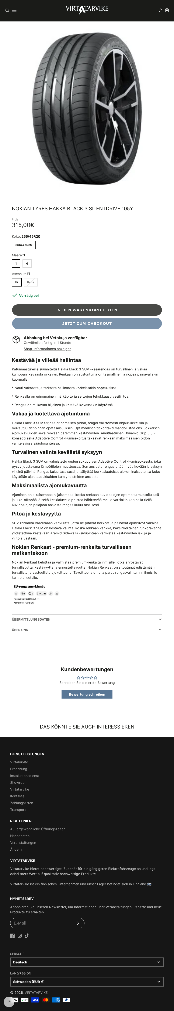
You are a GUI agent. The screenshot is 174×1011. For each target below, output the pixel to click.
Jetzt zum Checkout (87, 323)
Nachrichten (19, 836)
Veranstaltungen (23, 842)
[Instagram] (19, 935)
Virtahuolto (19, 762)
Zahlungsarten (21, 803)
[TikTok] (26, 935)
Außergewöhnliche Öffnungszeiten (37, 829)
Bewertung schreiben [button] (87, 694)
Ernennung (18, 769)
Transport (18, 810)
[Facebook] (12, 935)
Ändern (16, 849)
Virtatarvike (19, 789)
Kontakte (17, 796)
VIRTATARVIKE (36, 992)
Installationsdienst (24, 776)
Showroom (19, 782)
